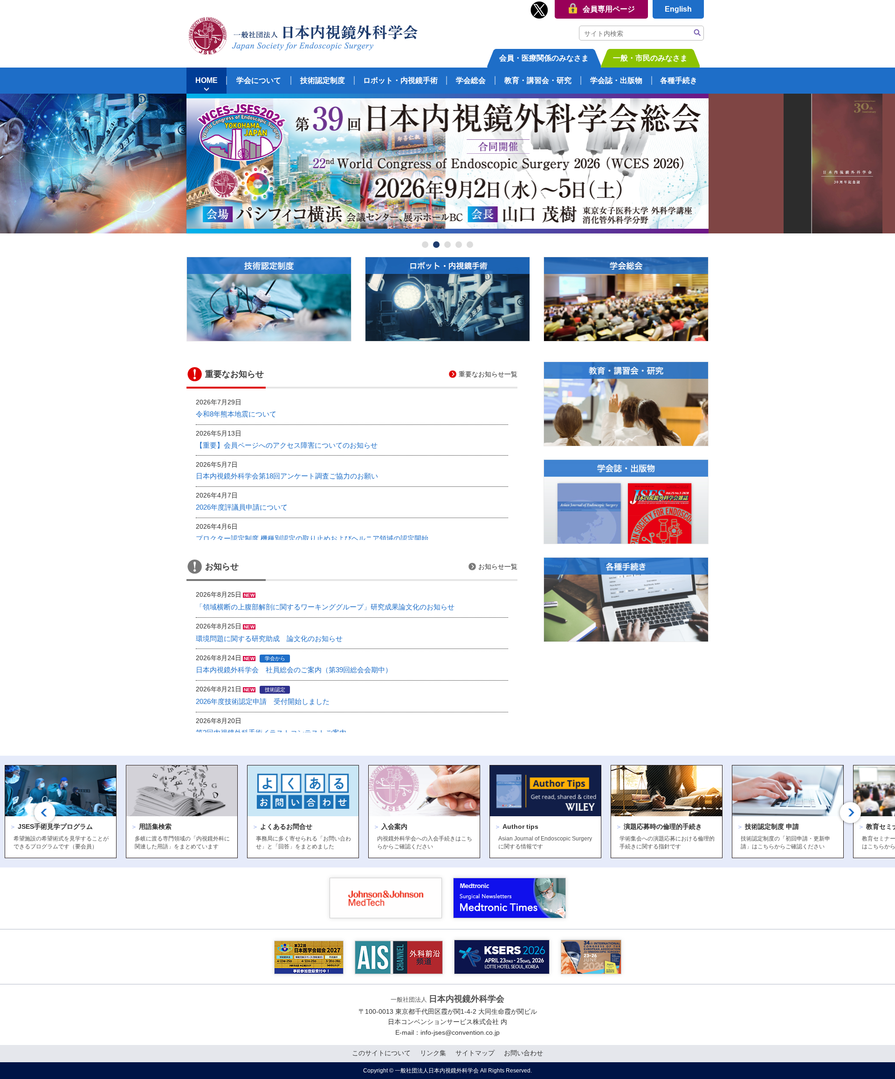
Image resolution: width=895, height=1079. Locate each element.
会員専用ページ (609, 9)
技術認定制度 (322, 80)
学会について (258, 80)
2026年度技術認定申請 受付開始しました (263, 701)
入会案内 (390, 826)
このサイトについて (381, 1053)
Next (696, 163)
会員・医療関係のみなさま (544, 58)
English (678, 9)
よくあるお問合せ (282, 826)
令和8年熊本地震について (236, 414)
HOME (206, 80)
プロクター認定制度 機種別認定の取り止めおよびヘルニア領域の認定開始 (312, 538)
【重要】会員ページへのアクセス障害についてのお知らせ (287, 445)
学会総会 (471, 80)
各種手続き (678, 80)
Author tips (516, 826)
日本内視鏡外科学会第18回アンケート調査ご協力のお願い (287, 476)
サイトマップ (475, 1053)
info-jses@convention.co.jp (460, 1032)
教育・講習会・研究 (537, 80)
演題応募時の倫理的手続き (659, 826)
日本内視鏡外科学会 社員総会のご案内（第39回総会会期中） (294, 670)
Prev (198, 163)
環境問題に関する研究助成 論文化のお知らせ (269, 638)
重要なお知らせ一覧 (488, 374)
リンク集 (433, 1053)
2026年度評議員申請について (242, 507)
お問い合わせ (523, 1053)
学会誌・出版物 (616, 80)
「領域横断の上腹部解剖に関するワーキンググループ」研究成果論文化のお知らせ (325, 607)
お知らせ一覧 (497, 566)
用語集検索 (151, 826)
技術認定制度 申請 (768, 826)
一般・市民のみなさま (650, 58)
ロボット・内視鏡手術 (400, 80)
